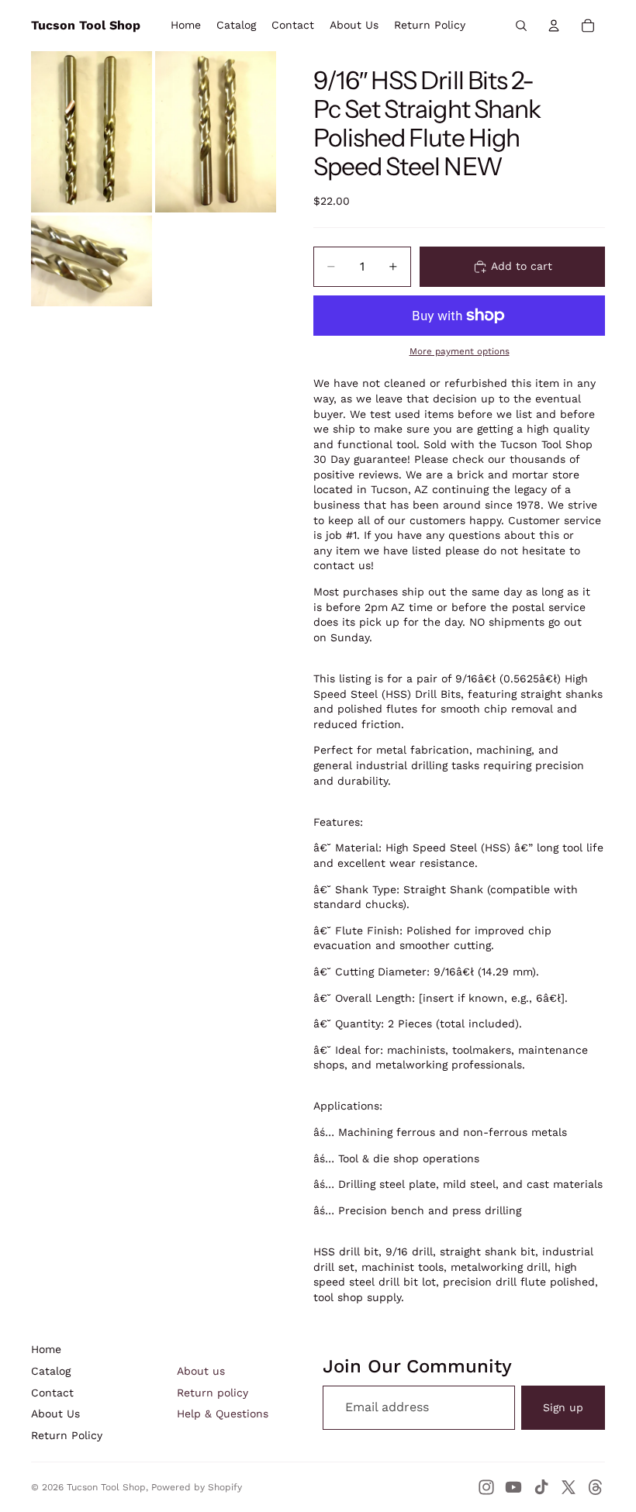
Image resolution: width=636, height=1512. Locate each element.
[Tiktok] (541, 1487)
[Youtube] (513, 1487)
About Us (55, 1413)
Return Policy (66, 1435)
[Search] (521, 26)
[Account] (554, 26)
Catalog (51, 1371)
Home (46, 1349)
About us (201, 1371)
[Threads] (595, 1487)
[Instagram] (486, 1487)
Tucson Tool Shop (106, 1487)
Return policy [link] (212, 1392)
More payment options (460, 351)
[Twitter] (568, 1487)
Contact (52, 1392)
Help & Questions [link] (222, 1413)
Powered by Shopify (196, 1487)
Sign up (563, 1407)
